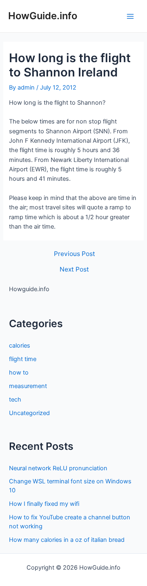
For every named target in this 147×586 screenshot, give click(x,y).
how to (19, 372)
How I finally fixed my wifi (44, 503)
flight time (22, 359)
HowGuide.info (42, 16)
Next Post (74, 269)
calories (19, 345)
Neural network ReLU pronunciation (58, 468)
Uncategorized (29, 413)
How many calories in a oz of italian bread (67, 539)
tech (15, 399)
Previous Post (74, 254)
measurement (28, 386)
